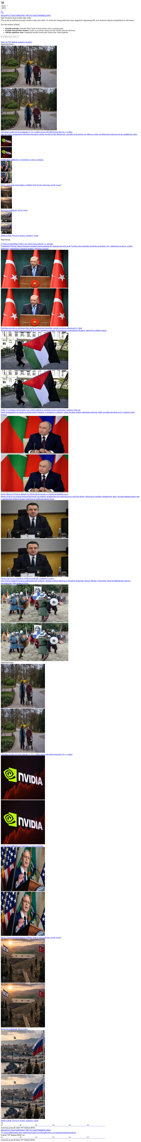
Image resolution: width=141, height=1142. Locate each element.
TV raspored (6, 1132)
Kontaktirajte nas (18, 1132)
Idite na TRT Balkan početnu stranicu (16, 42)
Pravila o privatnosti (53, 1132)
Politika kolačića (69, 1132)
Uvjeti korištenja (38, 1132)
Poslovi (29, 1132)
